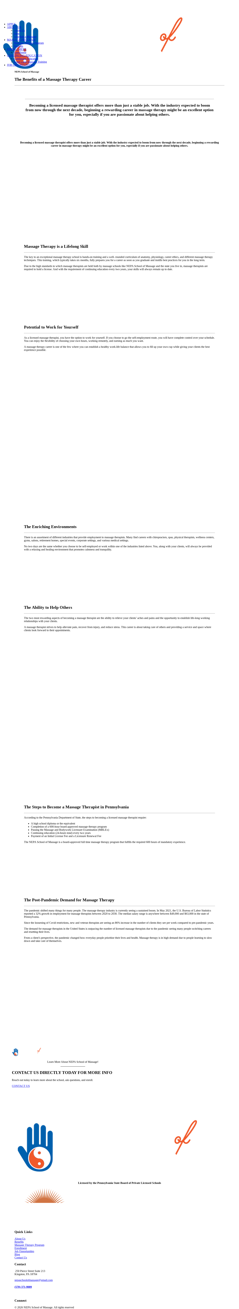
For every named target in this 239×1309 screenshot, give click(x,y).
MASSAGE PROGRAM (21, 39)
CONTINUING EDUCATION (24, 55)
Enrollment (20, 52)
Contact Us (21, 1257)
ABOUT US (14, 27)
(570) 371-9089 (23, 1286)
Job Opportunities (24, 1251)
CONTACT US (21, 1085)
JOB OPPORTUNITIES (21, 64)
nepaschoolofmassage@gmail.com (34, 1280)
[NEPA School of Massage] (119, 10)
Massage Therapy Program (29, 42)
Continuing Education (26, 58)
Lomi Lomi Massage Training (30, 61)
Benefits (18, 46)
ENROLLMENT (16, 49)
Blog (16, 33)
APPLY (11, 24)
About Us (19, 30)
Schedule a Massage (25, 36)
